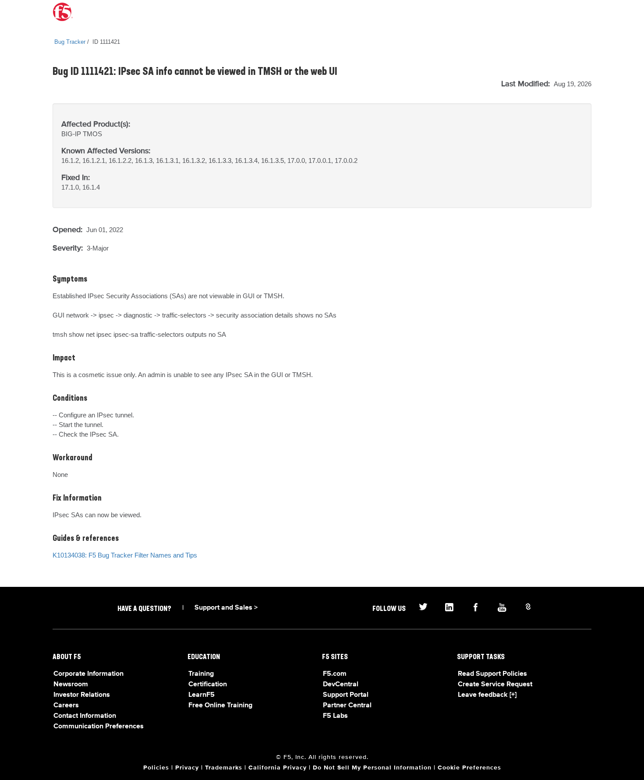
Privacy (187, 768)
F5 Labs (335, 716)
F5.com (335, 674)
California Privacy (277, 768)
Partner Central (347, 705)
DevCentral (340, 684)
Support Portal (345, 695)
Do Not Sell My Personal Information (372, 768)
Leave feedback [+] (487, 695)
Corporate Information (88, 674)
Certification (207, 684)
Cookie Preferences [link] (469, 768)
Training (201, 674)
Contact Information (84, 716)
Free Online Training (220, 705)
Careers (66, 705)
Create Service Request (495, 684)
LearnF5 (201, 695)
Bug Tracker (69, 42)
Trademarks (223, 768)
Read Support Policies (492, 674)
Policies (156, 768)
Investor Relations (81, 695)
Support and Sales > (226, 607)
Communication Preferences (98, 726)
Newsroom (70, 684)
